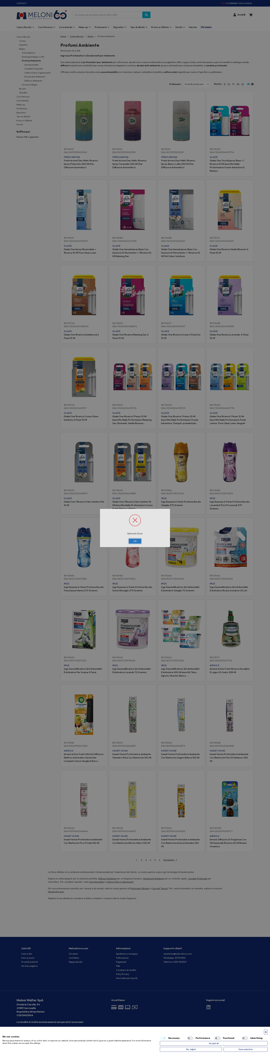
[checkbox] (163, 1038)
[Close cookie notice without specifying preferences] (266, 1032)
